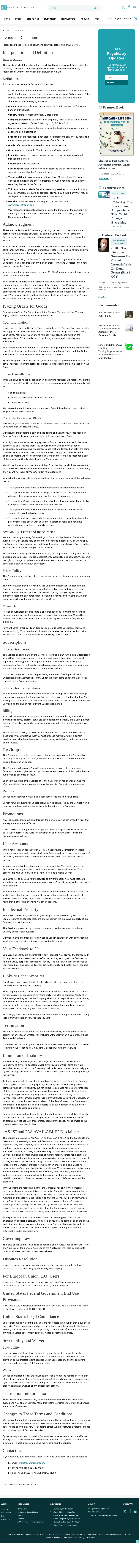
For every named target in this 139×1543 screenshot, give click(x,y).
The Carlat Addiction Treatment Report (65, 1515)
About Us (5, 1510)
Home (7, 19)
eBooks (21, 1519)
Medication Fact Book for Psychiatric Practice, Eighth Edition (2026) (114, 164)
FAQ (3, 1516)
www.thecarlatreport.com (21, 205)
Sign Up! (111, 82)
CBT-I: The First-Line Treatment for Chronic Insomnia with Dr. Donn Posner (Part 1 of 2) (121, 262)
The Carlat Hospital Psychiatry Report (65, 1519)
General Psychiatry (119, 193)
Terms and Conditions (29, 1534)
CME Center (33, 19)
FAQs (97, 19)
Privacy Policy (44, 1534)
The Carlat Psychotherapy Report (63, 1525)
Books (20, 1515)
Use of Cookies (77, 1534)
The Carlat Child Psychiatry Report (64, 1512)
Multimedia (50, 19)
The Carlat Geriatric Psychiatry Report (65, 1522)
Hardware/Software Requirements (101, 1534)
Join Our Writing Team (109, 312)
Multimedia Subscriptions (28, 1512)
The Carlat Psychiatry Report (61, 1509)
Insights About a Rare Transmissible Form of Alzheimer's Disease (109, 328)
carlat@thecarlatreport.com (98, 1509)
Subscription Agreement (60, 1534)
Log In (110, 19)
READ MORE (104, 179)
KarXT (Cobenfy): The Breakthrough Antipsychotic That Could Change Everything (121, 210)
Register (118, 19)
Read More (115, 226)
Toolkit (85, 19)
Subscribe (127, 19)
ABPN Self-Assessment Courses (31, 1522)
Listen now (102, 297)
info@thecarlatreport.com (31, 1463)
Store (18, 19)
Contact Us (5, 1519)
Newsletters (68, 19)
